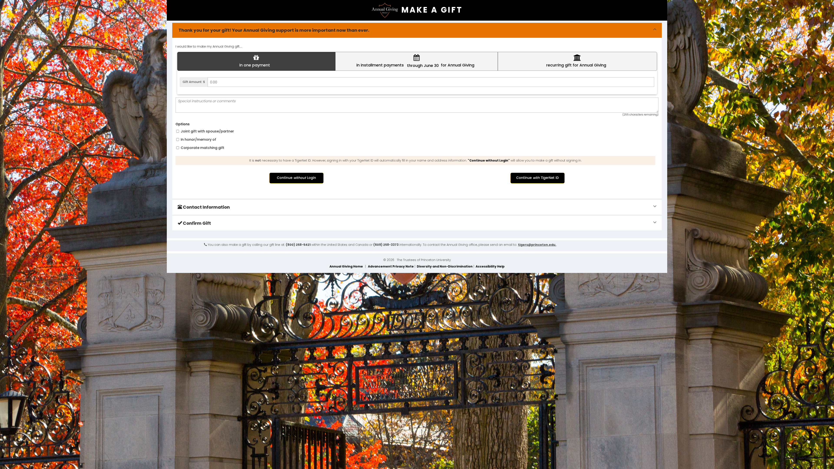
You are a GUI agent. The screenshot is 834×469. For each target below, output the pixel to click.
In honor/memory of (198, 139)
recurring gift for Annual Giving (575, 65)
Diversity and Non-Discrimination (444, 266)
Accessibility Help (490, 266)
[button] (256, 61)
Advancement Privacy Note (390, 266)
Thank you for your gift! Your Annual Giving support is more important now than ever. (273, 30)
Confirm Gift (196, 223)
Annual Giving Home (346, 266)
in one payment (254, 65)
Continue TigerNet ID (537, 178)
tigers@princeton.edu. (537, 245)
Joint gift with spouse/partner (207, 131)
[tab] (417, 30)
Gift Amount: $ (194, 81)
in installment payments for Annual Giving (414, 65)
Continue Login (296, 178)
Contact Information (206, 207)
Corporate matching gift (202, 147)
